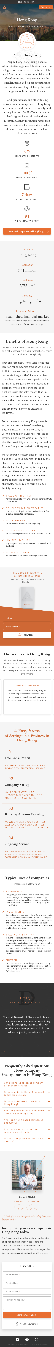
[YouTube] (27, 1339)
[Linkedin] (17, 1339)
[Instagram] (36, 1339)
